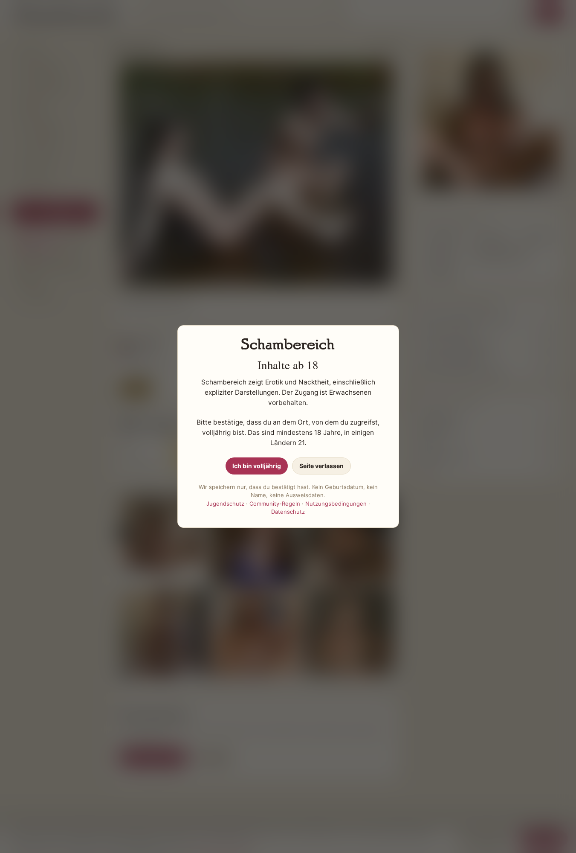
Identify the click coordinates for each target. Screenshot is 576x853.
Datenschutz (288, 511)
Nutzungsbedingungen (336, 503)
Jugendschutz (225, 503)
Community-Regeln (274, 503)
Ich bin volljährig (256, 465)
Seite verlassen (321, 465)
